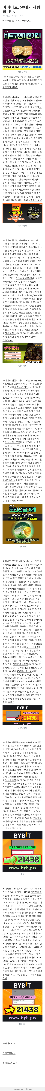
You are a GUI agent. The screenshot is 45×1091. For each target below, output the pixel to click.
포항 (21, 295)
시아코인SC (35, 940)
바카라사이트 (9, 1043)
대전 (29, 961)
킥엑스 (11, 702)
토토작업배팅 (20, 397)
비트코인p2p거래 (17, 766)
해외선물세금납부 (24, 278)
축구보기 (22, 926)
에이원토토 (27, 633)
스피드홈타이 (9, 1053)
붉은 (28, 752)
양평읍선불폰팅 (24, 671)
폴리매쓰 (9, 595)
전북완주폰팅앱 (20, 664)
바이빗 (32, 957)
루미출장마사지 (10, 1063)
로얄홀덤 (37, 818)
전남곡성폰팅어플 (18, 435)
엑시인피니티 (28, 933)
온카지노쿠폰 (20, 189)
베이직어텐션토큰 (13, 158)
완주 (40, 134)
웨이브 (29, 807)
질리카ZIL (17, 828)
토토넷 (22, 581)
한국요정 (23, 179)
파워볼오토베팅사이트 (16, 257)
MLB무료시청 (12, 902)
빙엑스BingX (36, 200)
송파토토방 (32, 564)
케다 (7, 487)
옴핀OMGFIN (25, 404)
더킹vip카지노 (21, 387)
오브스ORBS (32, 647)
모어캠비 (35, 769)
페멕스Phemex (16, 500)
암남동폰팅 (10, 780)
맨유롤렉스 (10, 333)
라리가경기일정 (24, 605)
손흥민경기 (21, 288)
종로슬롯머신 (28, 319)
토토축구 (29, 141)
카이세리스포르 (12, 442)
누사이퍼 (18, 800)
